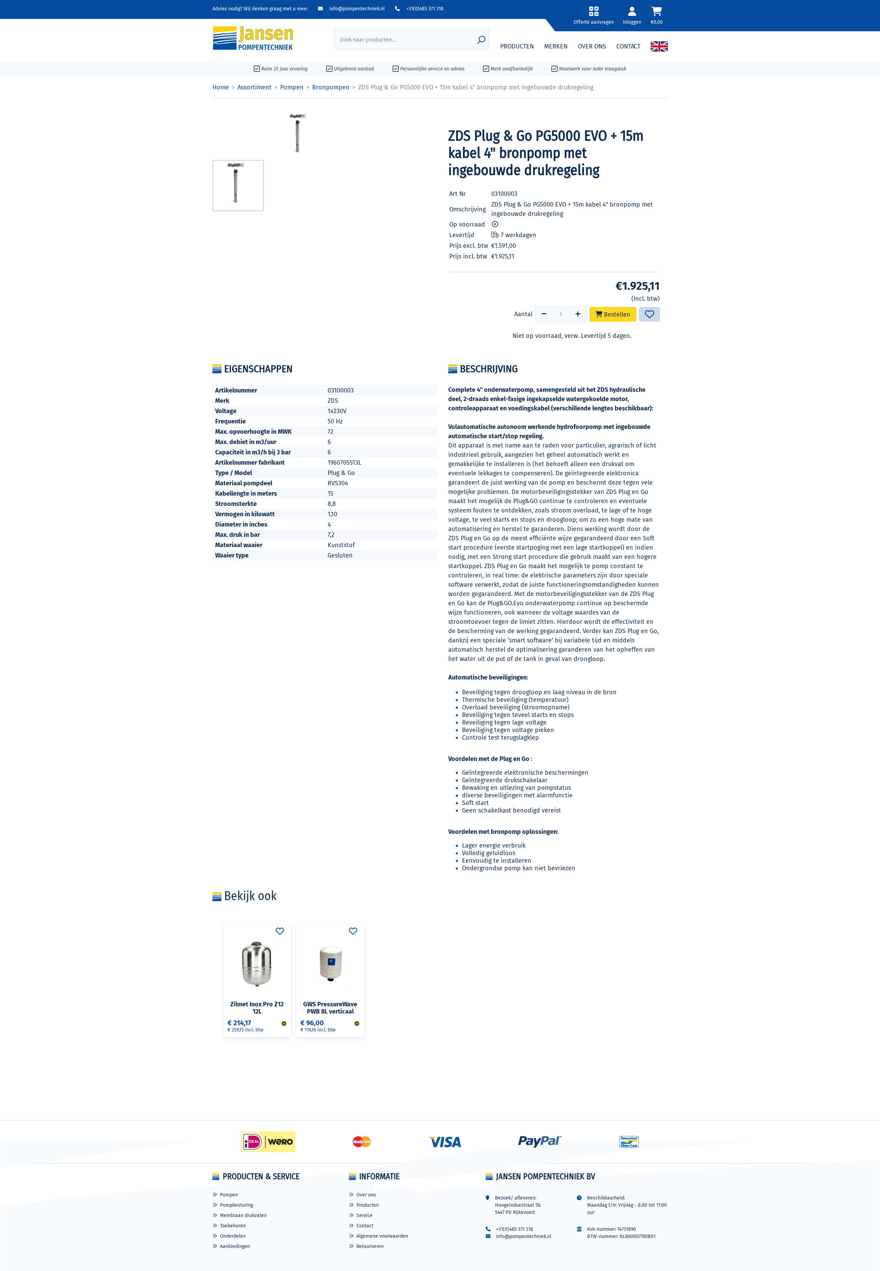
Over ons (366, 1195)
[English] (659, 46)
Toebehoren (233, 1226)
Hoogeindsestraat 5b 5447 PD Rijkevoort (518, 1208)
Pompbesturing (236, 1205)
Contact (364, 1226)
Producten (367, 1205)
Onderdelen (233, 1236)
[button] (594, 18)
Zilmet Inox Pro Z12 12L (257, 1008)
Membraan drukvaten (243, 1215)
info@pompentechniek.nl (356, 9)
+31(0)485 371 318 (424, 9)
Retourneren (370, 1246)
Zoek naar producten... (368, 39)
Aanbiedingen (235, 1246)
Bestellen (616, 314)
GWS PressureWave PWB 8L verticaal (330, 1008)
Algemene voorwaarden (382, 1236)
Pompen (229, 1195)
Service (364, 1215)
